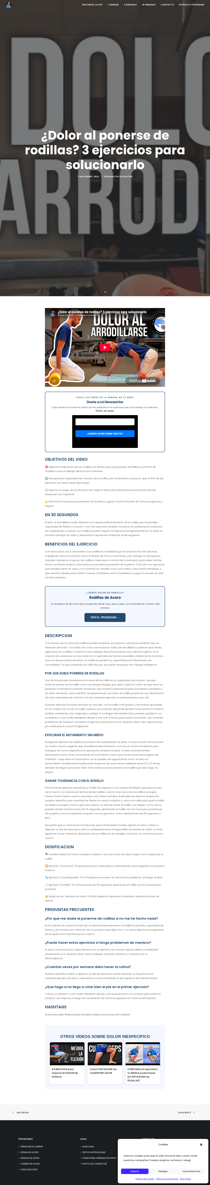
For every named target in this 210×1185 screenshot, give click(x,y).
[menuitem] (93, 5)
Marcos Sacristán (120, 176)
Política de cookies (145, 1178)
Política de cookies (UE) (94, 1163)
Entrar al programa (191, 4)
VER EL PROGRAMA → (105, 617)
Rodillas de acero (30, 1158)
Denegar (163, 1171)
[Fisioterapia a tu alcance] (9, 4)
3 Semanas (130, 4)
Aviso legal (185, 1178)
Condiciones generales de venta (99, 1158)
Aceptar (134, 1171)
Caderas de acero (30, 1163)
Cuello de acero (29, 1169)
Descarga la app (92, 4)
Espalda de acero (30, 1152)
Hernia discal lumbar (32, 1146)
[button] (201, 1144)
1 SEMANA (113, 4)
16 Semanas (149, 4)
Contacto (167, 4)
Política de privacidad (167, 1178)
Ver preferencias (191, 1171)
